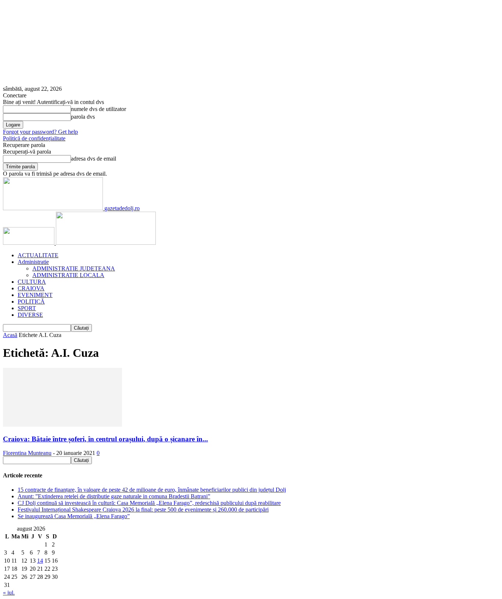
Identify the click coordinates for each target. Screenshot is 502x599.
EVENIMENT (35, 295)
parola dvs (83, 117)
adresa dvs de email (93, 158)
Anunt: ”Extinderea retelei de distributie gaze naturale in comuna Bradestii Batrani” (114, 496)
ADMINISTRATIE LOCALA (68, 275)
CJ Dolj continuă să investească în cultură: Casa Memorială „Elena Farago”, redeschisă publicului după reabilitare (149, 503)
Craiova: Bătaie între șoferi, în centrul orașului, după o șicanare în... (105, 439)
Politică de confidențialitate (34, 138)
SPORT (27, 308)
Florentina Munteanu (27, 453)
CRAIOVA (31, 288)
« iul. (9, 592)
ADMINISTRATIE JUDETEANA (73, 268)
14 (40, 560)
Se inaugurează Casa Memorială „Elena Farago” (74, 516)
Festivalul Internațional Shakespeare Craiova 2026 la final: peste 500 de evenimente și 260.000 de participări (143, 509)
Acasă (10, 335)
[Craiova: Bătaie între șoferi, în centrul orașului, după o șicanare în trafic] (62, 425)
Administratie (33, 262)
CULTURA (32, 282)
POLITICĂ (31, 301)
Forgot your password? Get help (40, 132)
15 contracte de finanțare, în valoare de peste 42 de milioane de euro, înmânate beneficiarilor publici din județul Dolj (152, 490)
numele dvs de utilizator (98, 109)
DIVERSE (30, 315)
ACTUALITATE (38, 255)
